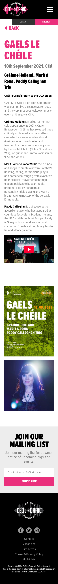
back (13, 28)
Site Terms (29, 549)
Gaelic (23, 21)
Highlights (29, 559)
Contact (29, 539)
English (46, 21)
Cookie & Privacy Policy (29, 554)
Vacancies (29, 544)
